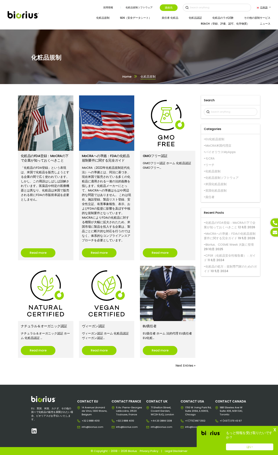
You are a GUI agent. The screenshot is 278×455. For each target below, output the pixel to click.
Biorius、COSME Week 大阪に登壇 (229, 244)
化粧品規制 (213, 171)
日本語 (264, 7)
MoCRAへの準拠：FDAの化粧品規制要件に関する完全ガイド (229, 235)
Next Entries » (185, 365)
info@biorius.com (85, 427)
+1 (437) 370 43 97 (223, 420)
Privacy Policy (149, 451)
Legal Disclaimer (176, 451)
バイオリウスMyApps (220, 152)
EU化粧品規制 (214, 139)
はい (250, 447)
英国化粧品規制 (216, 190)
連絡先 (169, 7)
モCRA (210, 158)
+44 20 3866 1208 (154, 420)
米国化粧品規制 (216, 184)
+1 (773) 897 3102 (188, 420)
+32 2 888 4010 (85, 420)
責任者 (209, 197)
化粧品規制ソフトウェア (222, 178)
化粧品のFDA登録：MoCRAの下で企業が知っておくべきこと (229, 225)
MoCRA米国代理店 (218, 145)
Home (126, 76)
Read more (38, 253)
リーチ (209, 165)
